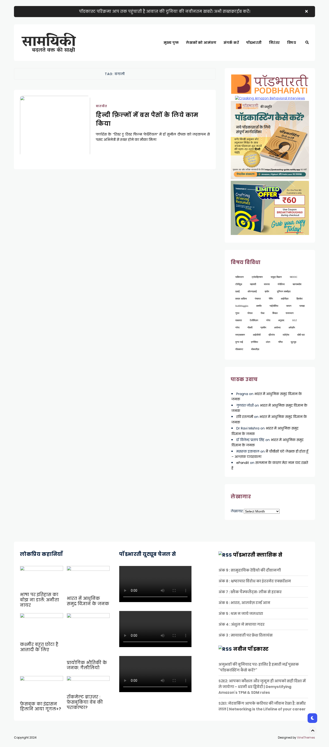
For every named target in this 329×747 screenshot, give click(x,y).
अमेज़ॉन (292, 327)
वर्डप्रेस (286, 334)
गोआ (262, 313)
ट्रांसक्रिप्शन (257, 277)
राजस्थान (290, 313)
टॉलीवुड (238, 284)
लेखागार (237, 511)
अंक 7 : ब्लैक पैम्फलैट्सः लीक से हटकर (250, 591)
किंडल (275, 313)
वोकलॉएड (255, 349)
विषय (291, 42)
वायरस (267, 284)
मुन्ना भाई (239, 342)
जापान (288, 306)
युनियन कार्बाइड (283, 291)
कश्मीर (259, 306)
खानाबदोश (297, 284)
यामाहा (302, 306)
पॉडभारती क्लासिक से (258, 555)
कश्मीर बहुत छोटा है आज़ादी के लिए (39, 647)
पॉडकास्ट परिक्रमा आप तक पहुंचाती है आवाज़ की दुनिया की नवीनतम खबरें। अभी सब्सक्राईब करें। (164, 11)
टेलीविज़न (254, 320)
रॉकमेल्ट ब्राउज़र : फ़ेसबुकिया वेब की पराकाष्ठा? (85, 702)
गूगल (237, 313)
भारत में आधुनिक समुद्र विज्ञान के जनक (88, 601)
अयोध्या (277, 327)
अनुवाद (281, 320)
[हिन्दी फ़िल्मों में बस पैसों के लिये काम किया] (55, 132)
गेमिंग (271, 298)
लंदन (268, 342)
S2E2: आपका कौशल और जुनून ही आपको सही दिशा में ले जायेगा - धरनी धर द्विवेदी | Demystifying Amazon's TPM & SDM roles (262, 686)
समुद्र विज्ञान (276, 277)
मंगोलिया (281, 284)
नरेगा (268, 320)
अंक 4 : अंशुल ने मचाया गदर (241, 624)
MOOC (293, 277)
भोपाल (250, 313)
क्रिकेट (299, 298)
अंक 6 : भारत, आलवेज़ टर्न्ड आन (244, 602)
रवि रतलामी (244, 416)
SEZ (294, 320)
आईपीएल (285, 298)
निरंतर (274, 42)
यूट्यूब (293, 342)
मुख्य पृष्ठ (171, 42)
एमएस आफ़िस (241, 298)
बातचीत (101, 106)
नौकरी (249, 327)
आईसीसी (257, 334)
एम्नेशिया (254, 342)
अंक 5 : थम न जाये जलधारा (240, 613)
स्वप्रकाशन (240, 334)
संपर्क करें (231, 42)
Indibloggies (241, 306)
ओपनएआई (252, 291)
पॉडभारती (254, 42)
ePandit (242, 462)
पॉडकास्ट (239, 349)
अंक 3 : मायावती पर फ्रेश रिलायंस (245, 635)
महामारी (253, 284)
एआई (237, 291)
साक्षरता (238, 320)
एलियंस (272, 334)
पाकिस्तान (239, 277)
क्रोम (267, 291)
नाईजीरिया (274, 306)
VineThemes (306, 737)
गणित (280, 342)
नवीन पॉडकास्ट (251, 649)
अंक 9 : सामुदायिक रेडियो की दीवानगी (249, 570)
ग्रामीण (263, 327)
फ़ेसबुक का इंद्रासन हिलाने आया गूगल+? (40, 706)
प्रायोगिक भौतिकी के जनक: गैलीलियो (87, 665)
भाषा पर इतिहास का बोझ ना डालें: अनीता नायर (39, 600)
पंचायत (258, 298)
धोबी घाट (301, 334)
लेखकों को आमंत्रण (201, 42)
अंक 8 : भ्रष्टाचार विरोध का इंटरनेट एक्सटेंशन (254, 581)
